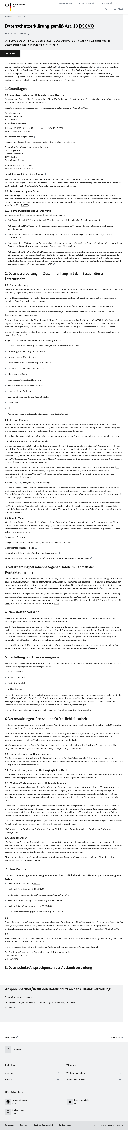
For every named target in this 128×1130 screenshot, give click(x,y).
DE (117, 3)
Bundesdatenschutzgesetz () (81, 67)
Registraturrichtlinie (24, 588)
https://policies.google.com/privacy (42, 553)
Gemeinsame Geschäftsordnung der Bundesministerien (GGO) (71, 588)
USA (13, 459)
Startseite (8, 16)
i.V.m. (34, 252)
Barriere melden (65, 1125)
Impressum (24, 1125)
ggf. (108, 578)
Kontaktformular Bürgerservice (19, 136)
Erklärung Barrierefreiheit (44, 1125)
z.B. (79, 220)
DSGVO (86, 26)
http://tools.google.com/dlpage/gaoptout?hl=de (68, 558)
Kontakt (8, 1007)
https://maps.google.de (23, 547)
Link (85, 648)
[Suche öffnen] (105, 7)
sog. (118, 445)
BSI (63, 311)
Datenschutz (9, 1125)
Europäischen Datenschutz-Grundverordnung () (32, 67)
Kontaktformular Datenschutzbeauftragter (24, 174)
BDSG (42, 252)
